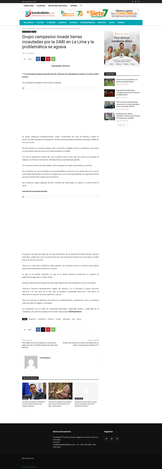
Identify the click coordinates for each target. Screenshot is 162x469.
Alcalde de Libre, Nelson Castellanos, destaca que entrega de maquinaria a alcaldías (128, 116)
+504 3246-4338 (85, 445)
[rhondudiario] (31, 362)
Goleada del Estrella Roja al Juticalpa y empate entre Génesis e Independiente (128, 92)
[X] (138, 1)
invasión (58, 319)
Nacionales (66, 319)
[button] (81, 5)
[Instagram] (135, 1)
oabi (73, 319)
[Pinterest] (48, 59)
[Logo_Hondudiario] (39, 13)
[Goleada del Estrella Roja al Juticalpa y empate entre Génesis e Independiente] (109, 93)
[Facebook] (132, 1)
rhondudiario (45, 358)
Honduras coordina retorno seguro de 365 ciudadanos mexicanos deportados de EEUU (86, 404)
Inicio (23, 28)
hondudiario (42, 319)
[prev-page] (23, 411)
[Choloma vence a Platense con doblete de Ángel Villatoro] (109, 82)
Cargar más (121, 125)
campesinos (32, 319)
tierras (79, 319)
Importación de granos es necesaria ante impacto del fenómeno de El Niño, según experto (59, 404)
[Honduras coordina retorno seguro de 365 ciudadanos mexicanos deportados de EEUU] (87, 391)
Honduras (51, 319)
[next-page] (27, 411)
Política (25, 398)
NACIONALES (31, 28)
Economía (52, 398)
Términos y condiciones (29, 467)
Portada (34, 31)
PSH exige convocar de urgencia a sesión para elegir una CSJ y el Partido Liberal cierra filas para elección (40, 345)
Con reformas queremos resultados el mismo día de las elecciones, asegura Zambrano (33, 404)
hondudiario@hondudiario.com (64, 445)
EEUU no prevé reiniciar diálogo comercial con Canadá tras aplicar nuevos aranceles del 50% (128, 104)
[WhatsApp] (53, 59)
